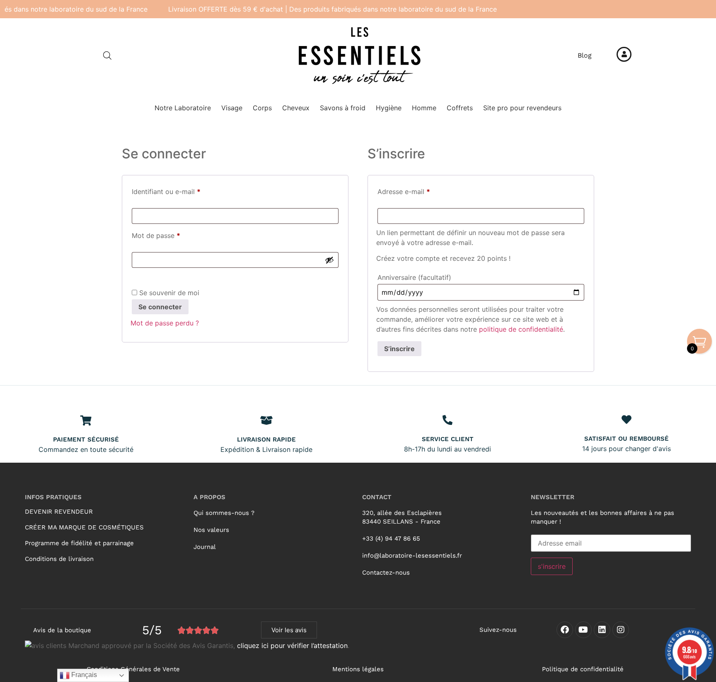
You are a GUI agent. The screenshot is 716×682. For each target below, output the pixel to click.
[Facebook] (564, 629)
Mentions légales (358, 669)
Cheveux (296, 108)
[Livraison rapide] (266, 420)
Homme (424, 108)
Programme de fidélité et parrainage (79, 543)
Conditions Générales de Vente (133, 669)
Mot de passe (173, 234)
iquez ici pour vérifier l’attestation (295, 645)
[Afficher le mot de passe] (329, 260)
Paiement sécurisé (86, 439)
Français (83, 674)
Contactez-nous (386, 572)
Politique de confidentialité (583, 669)
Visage (231, 108)
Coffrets (460, 108)
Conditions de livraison (59, 559)
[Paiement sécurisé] (86, 420)
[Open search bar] (107, 55)
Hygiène (389, 108)
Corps (262, 108)
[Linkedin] (602, 629)
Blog (585, 55)
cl (239, 645)
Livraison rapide (266, 439)
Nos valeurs (211, 530)
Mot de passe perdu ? (165, 323)
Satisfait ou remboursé (626, 438)
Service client (448, 439)
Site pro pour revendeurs (522, 108)
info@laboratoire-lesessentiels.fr (412, 555)
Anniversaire (414, 277)
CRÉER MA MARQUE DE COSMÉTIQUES (84, 527)
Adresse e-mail (420, 190)
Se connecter (160, 307)
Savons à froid (342, 108)
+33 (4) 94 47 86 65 (391, 538)
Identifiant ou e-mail (183, 190)
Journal (205, 547)
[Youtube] (583, 629)
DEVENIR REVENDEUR (59, 511)
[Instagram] (620, 629)
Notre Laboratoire (183, 108)
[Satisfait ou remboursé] (626, 420)
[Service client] (447, 420)
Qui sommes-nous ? (224, 513)
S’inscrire (399, 349)
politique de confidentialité (521, 329)
